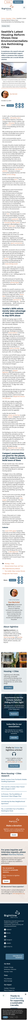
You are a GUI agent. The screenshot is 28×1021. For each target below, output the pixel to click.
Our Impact (8, 985)
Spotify (9, 762)
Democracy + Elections (10, 969)
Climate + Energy (8, 967)
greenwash (15, 219)
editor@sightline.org (19, 893)
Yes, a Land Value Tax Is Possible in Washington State (12, 810)
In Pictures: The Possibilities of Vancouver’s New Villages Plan (11, 795)
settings (13, 1014)
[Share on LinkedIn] (19, 104)
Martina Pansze (16, 854)
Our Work (7, 964)
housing (20, 637)
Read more (14, 714)
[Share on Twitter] (16, 104)
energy (12, 637)
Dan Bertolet (13, 94)
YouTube (19, 762)
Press (6, 975)
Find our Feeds (14, 766)
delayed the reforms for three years (13, 397)
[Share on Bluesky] (22, 107)
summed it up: (17, 300)
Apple (13, 762)
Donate (8, 2)
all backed (11, 123)
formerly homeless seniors (12, 222)
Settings (11, 1017)
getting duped (14, 282)
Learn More (8, 687)
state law (10, 417)
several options (12, 333)
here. (8, 214)
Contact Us (9, 946)
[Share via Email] (16, 107)
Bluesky (8, 933)
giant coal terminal (16, 243)
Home (3, 18)
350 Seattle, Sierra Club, (11, 118)
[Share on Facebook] (22, 104)
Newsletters (18, 2)
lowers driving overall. (11, 264)
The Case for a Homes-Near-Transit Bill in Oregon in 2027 (13, 788)
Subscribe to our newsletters (17, 956)
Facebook (8, 929)
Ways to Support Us (9, 990)
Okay (5, 1017)
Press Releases (8, 978)
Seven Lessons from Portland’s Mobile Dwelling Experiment (14, 780)
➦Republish (10, 105)
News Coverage (8, 981)
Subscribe (14, 737)
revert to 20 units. (14, 348)
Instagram (9, 940)
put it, (16, 179)
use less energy (11, 174)
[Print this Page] (19, 107)
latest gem (12, 226)
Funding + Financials (9, 988)
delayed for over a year (14, 448)
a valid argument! (13, 552)
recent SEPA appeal (10, 531)
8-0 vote (8, 125)
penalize (6, 258)
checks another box (14, 415)
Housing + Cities (11, 18)
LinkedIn (8, 943)
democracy (7, 637)
